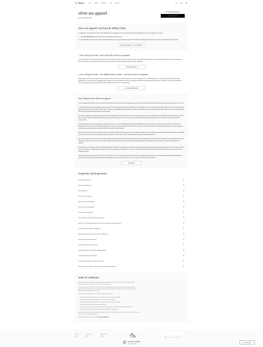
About (76, 336)
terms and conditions (103, 317)
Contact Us (89, 334)
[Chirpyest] (79, 3)
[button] (131, 180)
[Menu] (186, 3)
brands (77, 334)
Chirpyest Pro (104, 334)
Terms (101, 336)
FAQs (87, 336)
